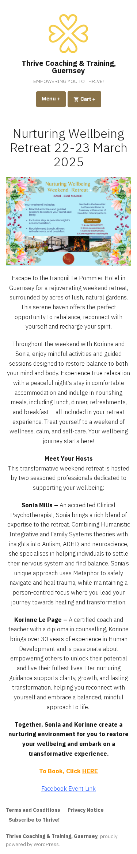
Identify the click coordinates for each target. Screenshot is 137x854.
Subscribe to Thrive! (34, 820)
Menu (54, 99)
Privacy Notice (86, 810)
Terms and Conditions (33, 810)
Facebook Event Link (68, 789)
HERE (90, 771)
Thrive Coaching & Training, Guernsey (69, 66)
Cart (90, 99)
